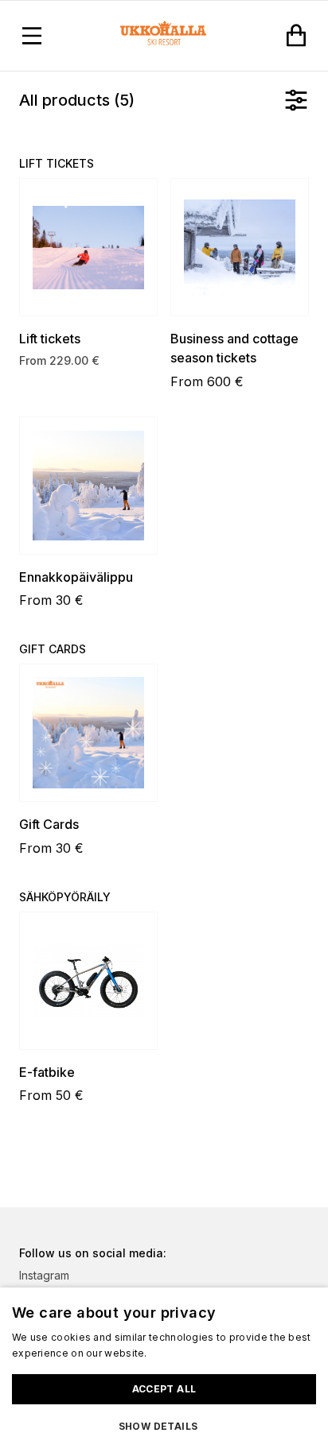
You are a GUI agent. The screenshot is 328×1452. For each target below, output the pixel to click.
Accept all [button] (164, 1389)
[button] (164, 1426)
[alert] (164, 1369)
